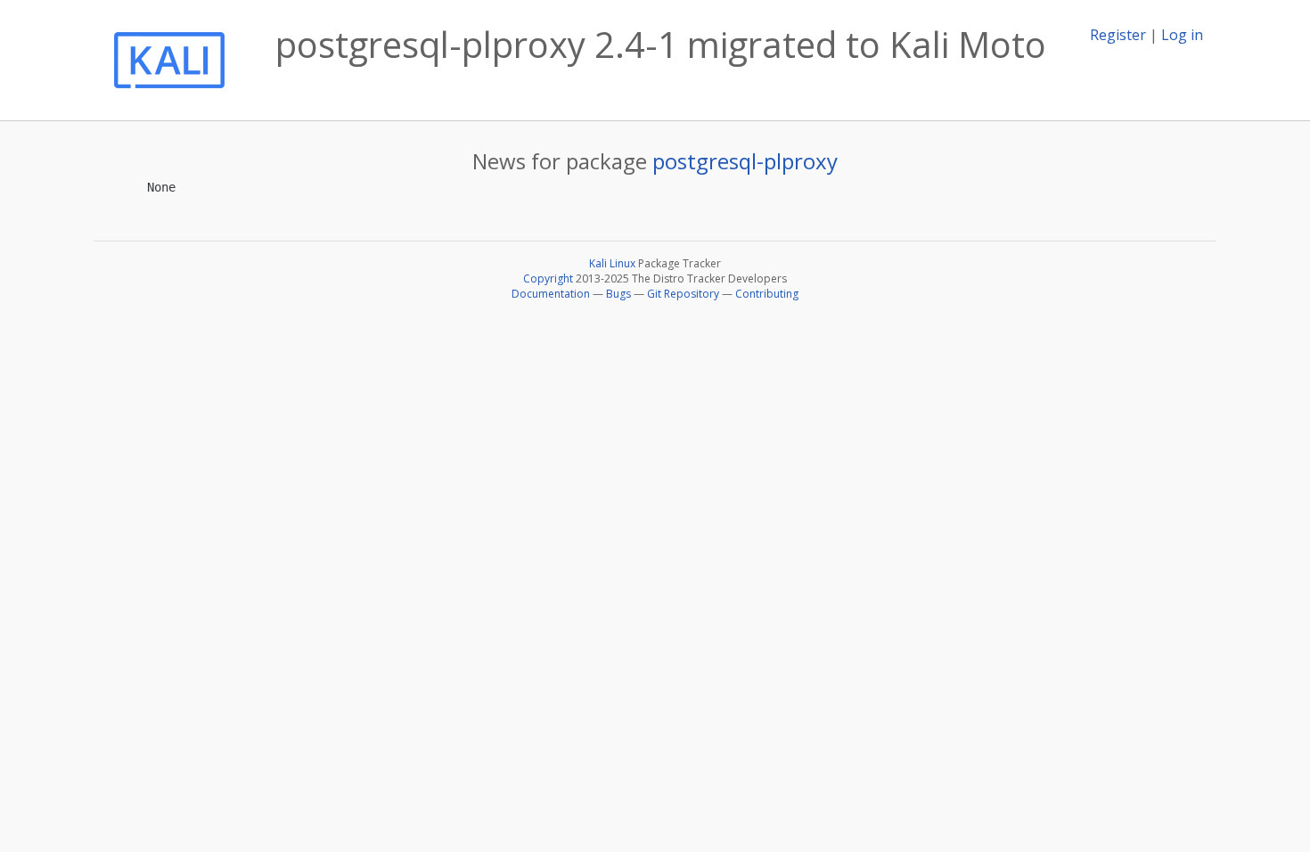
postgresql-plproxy (745, 161)
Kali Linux (612, 263)
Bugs (618, 293)
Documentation (551, 293)
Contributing (766, 293)
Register (1118, 35)
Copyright (548, 278)
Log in (1182, 35)
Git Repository (683, 293)
